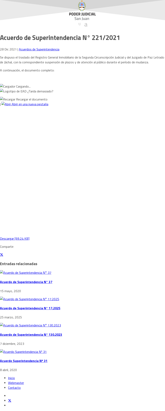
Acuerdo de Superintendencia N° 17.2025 (30, 308)
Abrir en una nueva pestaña (29, 104)
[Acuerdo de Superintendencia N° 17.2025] (29, 299)
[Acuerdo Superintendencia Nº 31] (23, 351)
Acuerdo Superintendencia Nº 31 (23, 360)
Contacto (14, 387)
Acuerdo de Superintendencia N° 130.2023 (31, 334)
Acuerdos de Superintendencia (39, 49)
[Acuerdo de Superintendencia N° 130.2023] (30, 325)
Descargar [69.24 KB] (14, 238)
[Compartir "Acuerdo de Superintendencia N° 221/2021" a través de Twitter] (1, 254)
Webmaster (16, 382)
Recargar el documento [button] (31, 99)
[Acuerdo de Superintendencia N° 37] (25, 272)
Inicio (11, 377)
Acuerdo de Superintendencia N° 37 (26, 281)
